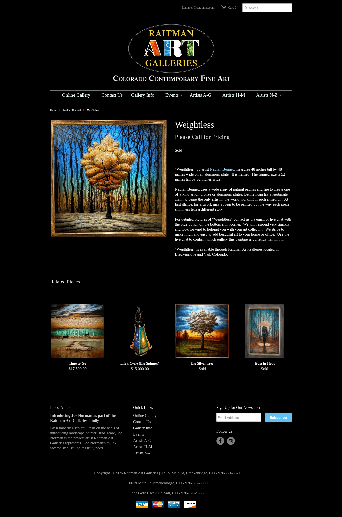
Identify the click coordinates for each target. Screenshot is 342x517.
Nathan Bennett (72, 109)
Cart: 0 (232, 7)
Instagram (231, 441)
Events (138, 434)
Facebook (220, 441)
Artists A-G (142, 440)
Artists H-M (142, 447)
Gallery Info (142, 428)
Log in (186, 7)
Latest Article (60, 407)
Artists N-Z (142, 453)
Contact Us (142, 422)
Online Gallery (145, 415)
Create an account (204, 7)
